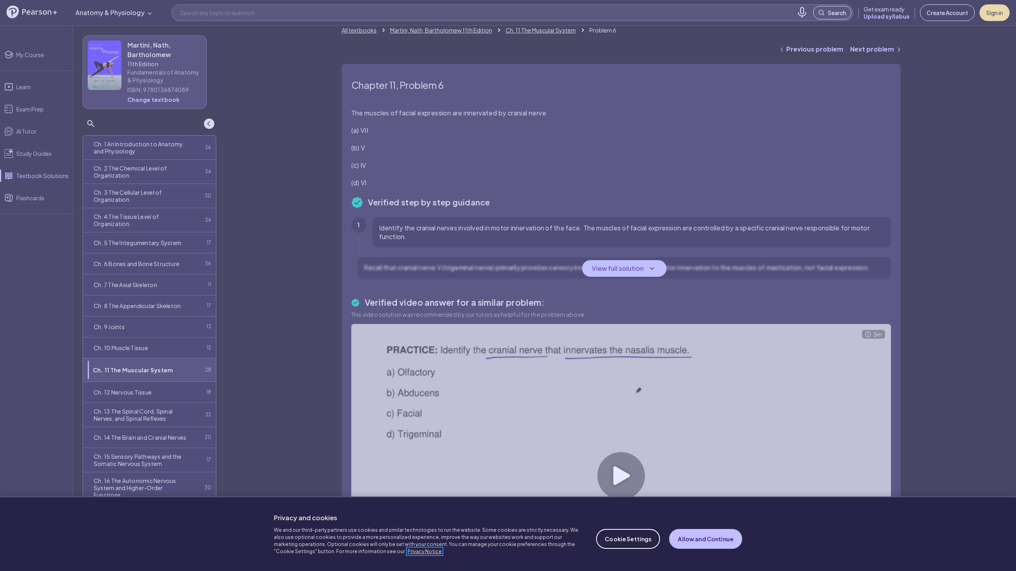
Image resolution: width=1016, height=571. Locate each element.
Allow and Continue (705, 538)
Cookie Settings (628, 538)
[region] (508, 533)
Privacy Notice (425, 551)
